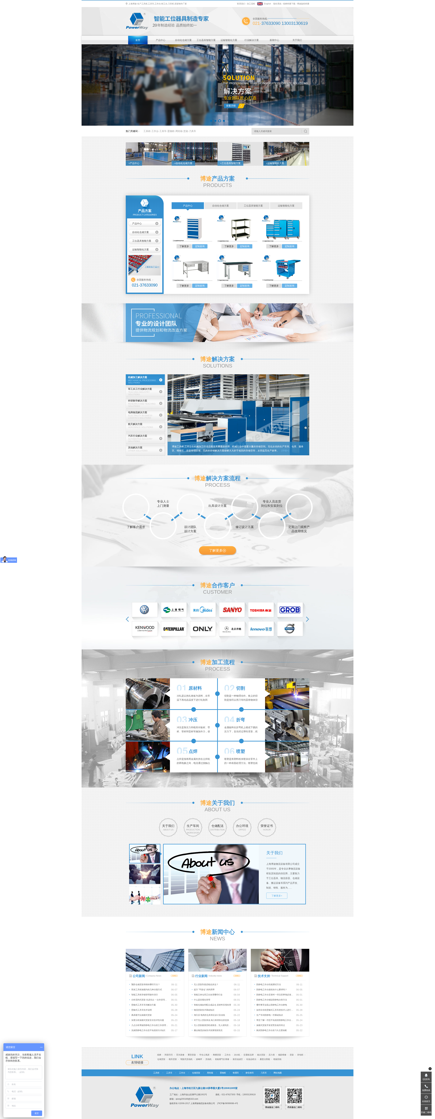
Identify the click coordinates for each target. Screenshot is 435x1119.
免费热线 (426, 1090)
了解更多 (184, 246)
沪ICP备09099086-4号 (227, 1103)
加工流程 (251, 4)
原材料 (195, 688)
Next (307, 619)
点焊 (193, 751)
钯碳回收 (277, 1059)
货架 (185, 131)
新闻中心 (274, 40)
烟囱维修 (282, 1055)
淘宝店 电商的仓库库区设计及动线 (209, 1015)
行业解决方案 (252, 40)
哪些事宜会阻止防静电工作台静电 (271, 1005)
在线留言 (426, 1101)
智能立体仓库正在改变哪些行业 (208, 994)
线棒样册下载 (289, 4)
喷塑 (240, 751)
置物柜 (171, 131)
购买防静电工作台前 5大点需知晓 (271, 1030)
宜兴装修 (180, 1055)
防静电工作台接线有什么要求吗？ (271, 989)
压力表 (272, 1055)
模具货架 (173, 1059)
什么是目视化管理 (202, 1000)
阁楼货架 (217, 1055)
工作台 (155, 131)
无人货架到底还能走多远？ (206, 984)
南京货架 (261, 1055)
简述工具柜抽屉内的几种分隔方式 (146, 989)
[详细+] (285, 450)
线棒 (159, 1055)
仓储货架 (161, 1059)
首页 (137, 40)
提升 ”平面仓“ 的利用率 (204, 989)
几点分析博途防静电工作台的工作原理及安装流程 (150, 1025)
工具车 (163, 131)
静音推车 (250, 1073)
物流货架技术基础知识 (204, 1010)
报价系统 (277, 4)
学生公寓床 (204, 1055)
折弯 (240, 720)
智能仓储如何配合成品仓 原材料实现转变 (212, 1005)
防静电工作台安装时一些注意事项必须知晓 (275, 994)
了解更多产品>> (152, 267)
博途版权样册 (303, 4)
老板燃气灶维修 (222, 1059)
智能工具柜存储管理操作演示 (144, 994)
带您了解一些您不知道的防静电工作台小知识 (275, 1020)
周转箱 (178, 131)
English (267, 4)
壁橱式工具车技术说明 (141, 1010)
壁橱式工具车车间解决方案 (143, 1005)
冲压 (193, 720)
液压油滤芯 (238, 1059)
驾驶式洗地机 (186, 1059)
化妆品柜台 (251, 1059)
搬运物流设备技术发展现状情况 (208, 1030)
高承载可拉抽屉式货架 (141, 1015)
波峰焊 (199, 1059)
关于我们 (297, 40)
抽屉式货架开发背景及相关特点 (270, 1025)
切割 (240, 688)
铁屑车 (236, 1073)
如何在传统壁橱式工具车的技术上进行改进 (275, 1010)
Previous (127, 619)
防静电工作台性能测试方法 (268, 984)
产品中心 (160, 40)
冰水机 (237, 1055)
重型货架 (192, 1055)
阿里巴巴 (169, 1055)
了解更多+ (276, 895)
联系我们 (241, 4)
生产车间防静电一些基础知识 (269, 1015)
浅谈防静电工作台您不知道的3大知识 (148, 1030)
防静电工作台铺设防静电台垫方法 (271, 1000)
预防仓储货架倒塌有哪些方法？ (145, 984)
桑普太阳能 (265, 1059)
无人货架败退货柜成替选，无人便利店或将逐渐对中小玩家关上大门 (212, 1025)
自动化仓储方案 (183, 40)
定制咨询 (200, 246)
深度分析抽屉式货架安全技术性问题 (147, 1020)
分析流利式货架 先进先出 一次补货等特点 (150, 1000)
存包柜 (300, 1055)
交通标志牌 (248, 1055)
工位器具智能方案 (206, 40)
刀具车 (192, 131)
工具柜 (147, 131)
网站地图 (278, 1073)
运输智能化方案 (229, 40)
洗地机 (208, 1059)
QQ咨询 (426, 1079)
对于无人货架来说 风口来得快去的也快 (211, 1020)
